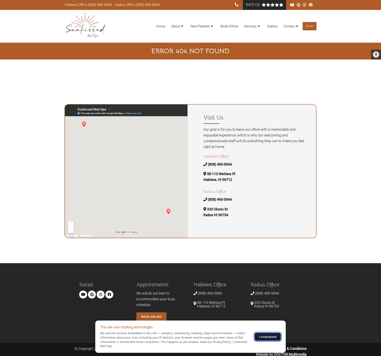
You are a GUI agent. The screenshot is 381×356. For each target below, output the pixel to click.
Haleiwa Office (76, 5)
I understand (267, 336)
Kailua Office (125, 5)
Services (250, 26)
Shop (310, 26)
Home (160, 26)
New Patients (200, 26)
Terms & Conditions (291, 348)
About (175, 26)
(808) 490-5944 (100, 5)
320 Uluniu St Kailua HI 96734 (266, 304)
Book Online (229, 26)
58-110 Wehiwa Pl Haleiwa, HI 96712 (211, 304)
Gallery (272, 26)
